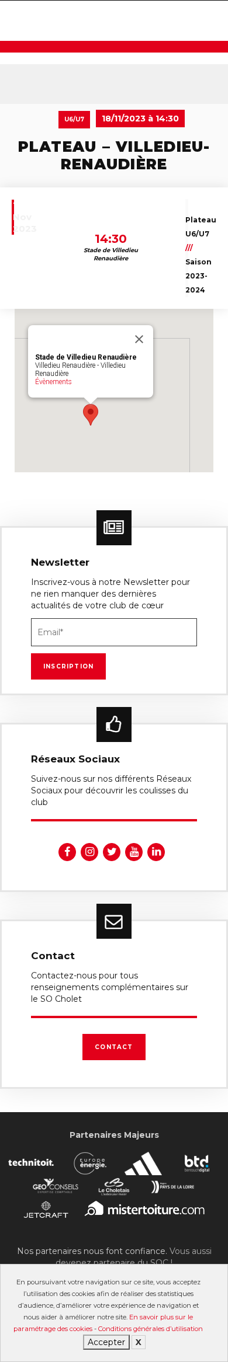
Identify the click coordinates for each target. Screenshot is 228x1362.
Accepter (106, 1342)
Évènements (53, 382)
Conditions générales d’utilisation (150, 1329)
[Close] (139, 339)
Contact (114, 1047)
